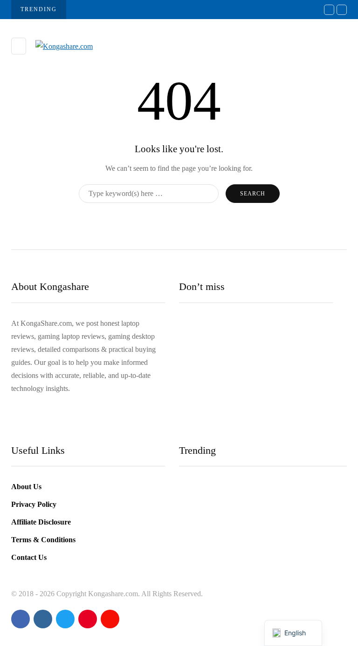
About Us (26, 487)
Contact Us (29, 557)
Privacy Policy (33, 504)
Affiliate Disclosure (41, 522)
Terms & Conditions (43, 540)
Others (196, 368)
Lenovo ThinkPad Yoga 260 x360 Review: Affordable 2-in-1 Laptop (251, 387)
